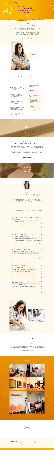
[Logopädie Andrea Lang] (13, 2)
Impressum (35, 442)
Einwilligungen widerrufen (36, 444)
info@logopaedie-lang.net (27, 432)
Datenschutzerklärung (36, 441)
